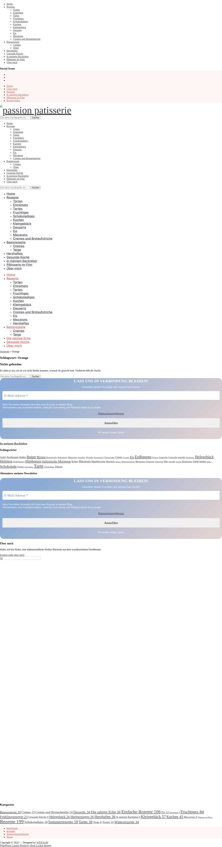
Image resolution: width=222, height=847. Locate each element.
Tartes (16, 15)
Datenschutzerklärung (111, 413)
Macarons (18, 36)
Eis (14, 33)
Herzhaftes (12, 50)
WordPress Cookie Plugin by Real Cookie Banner (25, 845)
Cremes (17, 45)
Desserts (17, 30)
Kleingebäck (19, 27)
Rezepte (11, 7)
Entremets (18, 12)
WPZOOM (42, 842)
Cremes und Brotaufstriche (26, 39)
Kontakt (11, 91)
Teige (16, 47)
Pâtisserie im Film (16, 59)
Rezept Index (13, 100)
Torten (16, 9)
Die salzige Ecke (19, 338)
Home (10, 4)
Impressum (12, 828)
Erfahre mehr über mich (12, 555)
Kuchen (17, 24)
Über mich (12, 62)
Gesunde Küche (15, 53)
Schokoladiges (20, 21)
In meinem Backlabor (18, 56)
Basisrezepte (13, 42)
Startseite (4, 351)
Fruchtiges (18, 18)
